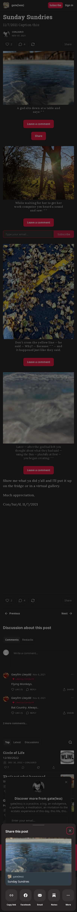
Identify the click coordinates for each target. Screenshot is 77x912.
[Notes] (54, 895)
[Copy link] (11, 895)
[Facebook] (26, 895)
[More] (68, 895)
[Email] (40, 895)
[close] (70, 831)
